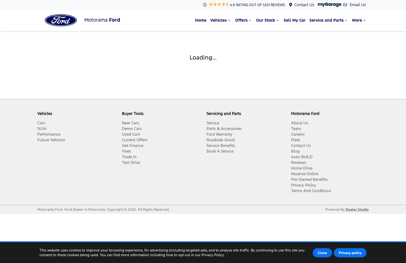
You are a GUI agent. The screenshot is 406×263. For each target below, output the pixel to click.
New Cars (130, 122)
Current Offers (135, 139)
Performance (48, 134)
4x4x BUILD (301, 156)
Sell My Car (295, 20)
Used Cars (131, 134)
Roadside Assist (221, 139)
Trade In (129, 156)
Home (201, 20)
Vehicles (218, 20)
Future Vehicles (51, 139)
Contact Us (304, 4)
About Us (299, 122)
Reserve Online (304, 173)
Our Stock (265, 20)
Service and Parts (326, 20)
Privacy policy (350, 253)
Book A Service (220, 151)
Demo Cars (132, 128)
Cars (41, 122)
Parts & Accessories (224, 128)
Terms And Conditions (311, 190)
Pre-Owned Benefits (309, 179)
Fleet (126, 151)
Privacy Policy (303, 185)
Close (322, 253)
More (357, 20)
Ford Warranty (219, 134)
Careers (297, 134)
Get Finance (132, 145)
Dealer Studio (357, 209)
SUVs (42, 128)
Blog (295, 151)
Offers (241, 20)
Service (213, 122)
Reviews (298, 162)
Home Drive (301, 168)
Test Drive (131, 162)
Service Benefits (221, 145)
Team (296, 128)
